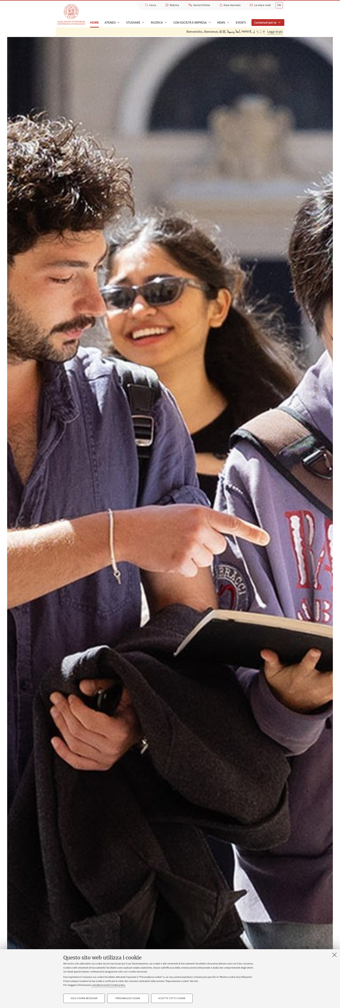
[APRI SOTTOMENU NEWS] (227, 22)
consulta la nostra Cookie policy (108, 985)
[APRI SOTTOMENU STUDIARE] (142, 22)
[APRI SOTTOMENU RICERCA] (165, 22)
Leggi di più (275, 31)
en (279, 5)
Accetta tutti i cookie (171, 998)
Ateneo (110, 22)
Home (94, 22)
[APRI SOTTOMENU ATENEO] (118, 22)
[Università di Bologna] (71, 14)
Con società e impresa (190, 22)
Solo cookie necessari (83, 998)
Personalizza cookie (127, 998)
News (221, 22)
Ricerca (157, 22)
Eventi (241, 22)
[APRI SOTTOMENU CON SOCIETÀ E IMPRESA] (209, 22)
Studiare (133, 22)
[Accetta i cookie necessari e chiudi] (334, 955)
